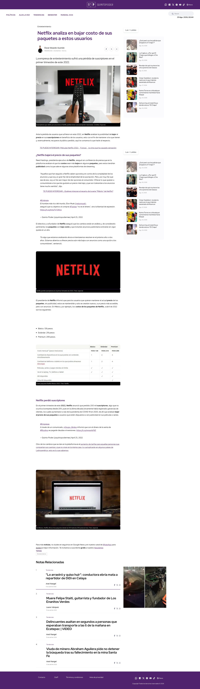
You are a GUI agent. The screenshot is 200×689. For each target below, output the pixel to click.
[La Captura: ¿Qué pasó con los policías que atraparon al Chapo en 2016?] (132, 45)
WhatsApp (107, 544)
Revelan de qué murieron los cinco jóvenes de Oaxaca (149, 66)
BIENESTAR (52, 15)
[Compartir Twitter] (111, 49)
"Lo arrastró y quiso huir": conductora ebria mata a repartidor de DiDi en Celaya (82, 576)
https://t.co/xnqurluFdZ (86, 430)
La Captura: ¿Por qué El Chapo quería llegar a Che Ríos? (148, 55)
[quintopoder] (100, 4)
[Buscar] (172, 13)
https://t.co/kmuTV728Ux (51, 210)
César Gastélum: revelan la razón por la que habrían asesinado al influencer (148, 80)
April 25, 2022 (77, 217)
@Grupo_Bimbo (70, 427)
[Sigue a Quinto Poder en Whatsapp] (165, 4)
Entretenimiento (41, 554)
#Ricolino (44, 430)
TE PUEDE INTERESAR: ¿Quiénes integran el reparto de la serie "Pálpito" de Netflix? (78, 191)
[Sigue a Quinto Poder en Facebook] (170, 5)
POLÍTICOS (10, 15)
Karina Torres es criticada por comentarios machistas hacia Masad (149, 92)
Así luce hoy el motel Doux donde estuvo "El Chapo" (148, 104)
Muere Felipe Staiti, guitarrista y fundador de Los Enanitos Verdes (81, 600)
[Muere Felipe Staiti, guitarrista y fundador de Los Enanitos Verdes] (144, 610)
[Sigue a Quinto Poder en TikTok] (184, 5)
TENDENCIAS (38, 15)
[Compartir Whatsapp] (117, 49)
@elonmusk (80, 203)
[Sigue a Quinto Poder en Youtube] (180, 5)
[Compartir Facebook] (106, 49)
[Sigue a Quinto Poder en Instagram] (177, 5)
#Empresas (44, 424)
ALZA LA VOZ (24, 15)
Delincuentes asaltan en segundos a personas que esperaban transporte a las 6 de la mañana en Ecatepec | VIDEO (81, 625)
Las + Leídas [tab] (130, 30)
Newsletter (98, 548)
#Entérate (44, 200)
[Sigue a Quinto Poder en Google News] (189, 5)
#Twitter (73, 206)
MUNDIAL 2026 (67, 15)
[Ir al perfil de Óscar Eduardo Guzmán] (40, 49)
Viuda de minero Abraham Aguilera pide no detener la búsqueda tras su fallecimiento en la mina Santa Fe (83, 652)
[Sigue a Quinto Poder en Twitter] (173, 5)
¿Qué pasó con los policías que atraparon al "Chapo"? (150, 41)
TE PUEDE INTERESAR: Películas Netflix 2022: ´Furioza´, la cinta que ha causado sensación (78, 148)
